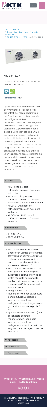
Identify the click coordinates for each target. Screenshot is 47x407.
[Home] (23, 372)
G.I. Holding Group (28, 381)
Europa (16, 29)
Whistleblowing (27, 378)
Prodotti (7, 29)
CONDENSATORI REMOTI (17, 37)
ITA (32, 5)
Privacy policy (10, 378)
